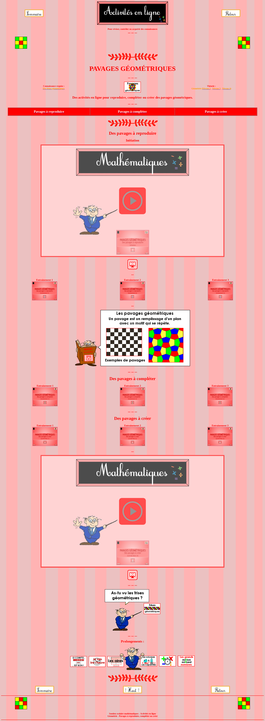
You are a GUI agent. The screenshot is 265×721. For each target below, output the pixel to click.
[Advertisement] (132, 43)
